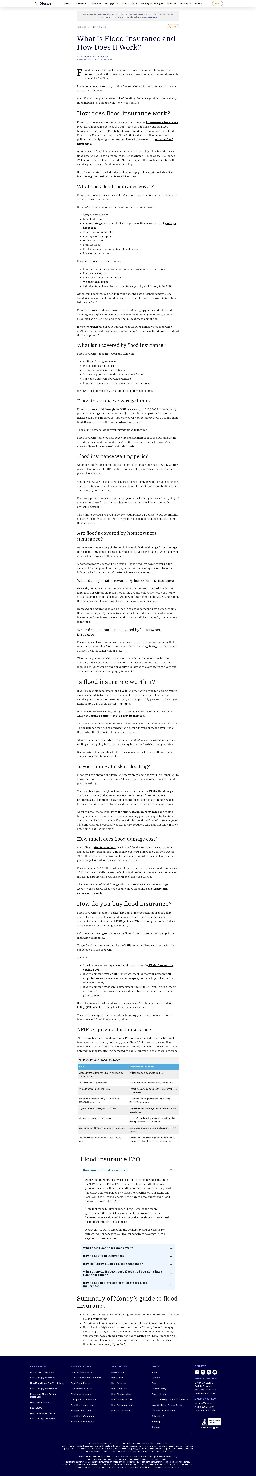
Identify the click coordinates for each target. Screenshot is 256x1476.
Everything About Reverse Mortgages (43, 1395)
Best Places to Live (121, 1394)
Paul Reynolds (101, 56)
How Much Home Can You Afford (47, 1383)
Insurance (81, 3)
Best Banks (36, 1408)
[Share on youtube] (214, 1372)
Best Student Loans (81, 1372)
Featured (184, 3)
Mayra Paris (86, 56)
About (155, 1372)
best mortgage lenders (92, 176)
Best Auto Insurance (81, 1394)
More (197, 3)
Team (155, 1383)
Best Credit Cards (39, 1402)
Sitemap (156, 1422)
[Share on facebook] (197, 1372)
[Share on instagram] (209, 1372)
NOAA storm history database (143, 812)
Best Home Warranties (82, 1416)
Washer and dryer (95, 282)
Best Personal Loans (81, 1389)
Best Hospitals (119, 1389)
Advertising (158, 1416)
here (165, 1459)
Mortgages (110, 3)
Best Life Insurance (81, 1411)
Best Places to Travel (122, 1400)
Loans (95, 3)
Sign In (217, 3)
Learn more (154, 17)
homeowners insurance (162, 122)
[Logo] (46, 3)
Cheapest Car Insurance (83, 1400)
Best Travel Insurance (122, 1405)
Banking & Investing (150, 3)
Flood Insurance (99, 27)
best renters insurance (125, 422)
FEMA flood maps (161, 791)
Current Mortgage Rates (42, 1372)
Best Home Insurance (82, 1405)
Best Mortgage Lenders (42, 1378)
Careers (156, 1427)
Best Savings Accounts (42, 1413)
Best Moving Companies (42, 1419)
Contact (156, 1378)
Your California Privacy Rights (167, 1405)
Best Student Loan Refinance (86, 1378)
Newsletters (117, 1372)
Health (170, 3)
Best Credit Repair (80, 1383)
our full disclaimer (164, 1451)
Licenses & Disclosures (164, 1411)
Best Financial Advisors (83, 1422)
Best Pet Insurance (121, 1411)
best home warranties (134, 572)
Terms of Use (159, 1394)
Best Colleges (118, 1383)
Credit (67, 3)
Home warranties (89, 326)
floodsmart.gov (104, 847)
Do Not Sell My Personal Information (170, 1400)
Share (174, 27)
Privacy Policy (159, 1389)
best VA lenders (125, 176)
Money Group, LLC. (113, 1443)
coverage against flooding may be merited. (115, 715)
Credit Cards (128, 3)
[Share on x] (203, 1372)
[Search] (36, 3)
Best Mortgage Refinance (43, 1389)
